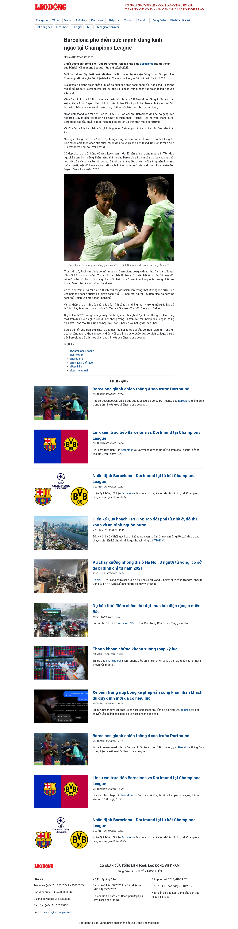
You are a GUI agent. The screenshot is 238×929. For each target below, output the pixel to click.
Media (67, 20)
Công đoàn (159, 20)
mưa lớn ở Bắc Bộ (129, 623)
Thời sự (128, 20)
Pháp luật (114, 20)
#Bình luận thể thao (81, 362)
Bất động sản (44, 27)
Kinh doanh (97, 20)
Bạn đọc (143, 20)
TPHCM (159, 540)
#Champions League (81, 351)
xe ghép (185, 709)
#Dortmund (76, 354)
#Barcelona (76, 358)
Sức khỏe (62, 27)
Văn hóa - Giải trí (180, 20)
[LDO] (61, 403)
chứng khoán (113, 660)
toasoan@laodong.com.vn (57, 912)
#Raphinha (75, 366)
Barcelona (146, 63)
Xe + (89, 27)
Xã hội (56, 20)
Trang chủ (42, 20)
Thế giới (77, 27)
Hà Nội (97, 580)
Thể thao (81, 20)
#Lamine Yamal (78, 370)
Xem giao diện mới (107, 27)
